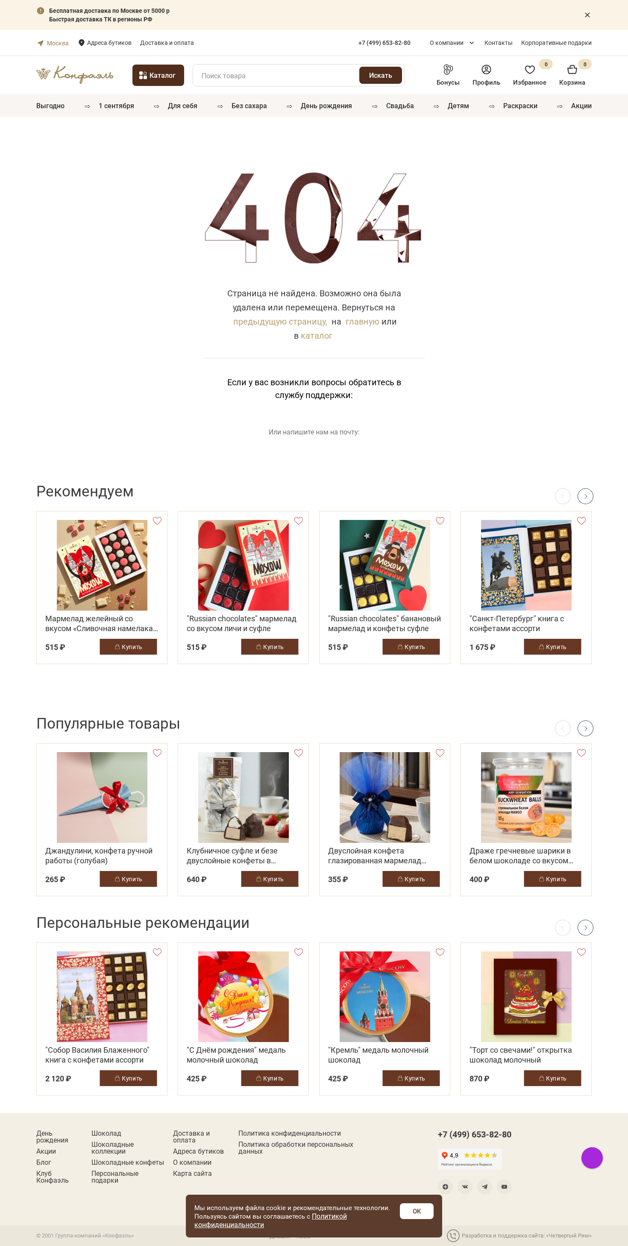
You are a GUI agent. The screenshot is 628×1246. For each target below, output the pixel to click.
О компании (447, 42)
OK (417, 1211)
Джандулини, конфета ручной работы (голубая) (99, 855)
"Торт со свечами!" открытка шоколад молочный (521, 1055)
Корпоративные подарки (556, 42)
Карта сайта (192, 1173)
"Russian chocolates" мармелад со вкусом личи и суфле (241, 623)
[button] (585, 496)
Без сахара (249, 105)
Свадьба (400, 105)
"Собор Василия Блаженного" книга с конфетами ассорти (97, 1055)
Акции (581, 105)
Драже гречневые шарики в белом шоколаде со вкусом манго (520, 855)
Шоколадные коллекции (112, 1147)
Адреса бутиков (109, 42)
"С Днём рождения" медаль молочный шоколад (236, 1055)
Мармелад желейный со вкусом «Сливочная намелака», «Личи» (101, 623)
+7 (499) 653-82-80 (474, 1134)
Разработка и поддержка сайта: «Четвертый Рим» (527, 1235)
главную (362, 321)
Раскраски (520, 105)
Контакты (498, 42)
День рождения (326, 105)
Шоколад (106, 1133)
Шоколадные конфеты (127, 1162)
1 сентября (116, 105)
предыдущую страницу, (280, 321)
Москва (58, 43)
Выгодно (50, 105)
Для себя (182, 105)
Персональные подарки (114, 1177)
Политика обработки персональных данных (295, 1147)
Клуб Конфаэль (52, 1177)
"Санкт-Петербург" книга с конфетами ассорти (517, 623)
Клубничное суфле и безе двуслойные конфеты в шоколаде (232, 855)
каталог (316, 335)
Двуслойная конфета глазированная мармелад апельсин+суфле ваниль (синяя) (374, 855)
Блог (43, 1162)
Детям (458, 105)
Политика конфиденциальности (289, 1133)
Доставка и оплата (167, 42)
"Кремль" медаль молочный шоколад (378, 1055)
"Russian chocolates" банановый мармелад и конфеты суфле (384, 623)
